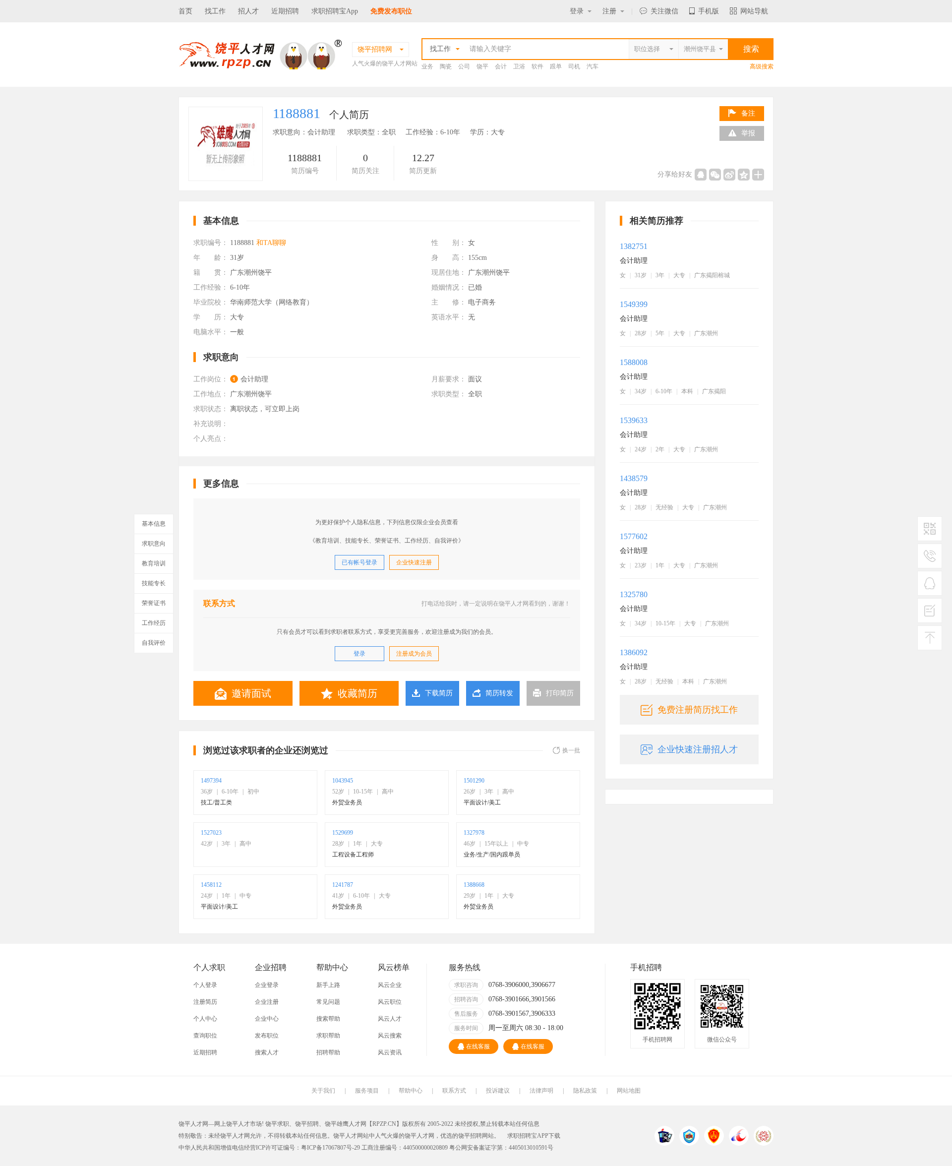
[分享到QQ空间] (744, 175)
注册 (609, 11)
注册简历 (205, 1001)
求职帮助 (328, 1035)
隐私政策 (585, 1090)
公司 (464, 66)
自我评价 (154, 642)
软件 (537, 66)
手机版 (708, 11)
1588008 (634, 362)
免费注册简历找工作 (697, 710)
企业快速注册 (414, 562)
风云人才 (390, 1018)
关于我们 (323, 1090)
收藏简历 (357, 693)
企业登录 (267, 985)
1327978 (474, 832)
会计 (501, 66)
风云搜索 (390, 1035)
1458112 (211, 884)
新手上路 (328, 985)
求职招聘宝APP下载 (533, 1135)
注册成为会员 (414, 653)
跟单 (556, 66)
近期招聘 (285, 11)
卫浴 (519, 66)
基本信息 (154, 523)
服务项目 (367, 1090)
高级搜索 (762, 66)
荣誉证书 (154, 603)
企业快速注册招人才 (697, 749)
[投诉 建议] (929, 614)
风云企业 (390, 985)
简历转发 (499, 693)
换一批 (571, 750)
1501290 (474, 780)
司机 (574, 66)
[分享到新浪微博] (729, 175)
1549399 (634, 304)
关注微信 (664, 11)
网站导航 (754, 11)
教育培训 (154, 563)
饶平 (482, 66)
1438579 (634, 478)
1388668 (474, 884)
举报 (748, 133)
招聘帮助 (328, 1052)
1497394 (211, 780)
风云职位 (390, 1001)
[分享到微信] (715, 175)
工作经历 (154, 622)
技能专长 (154, 583)
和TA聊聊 (271, 242)
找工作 (215, 11)
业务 (427, 66)
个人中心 (205, 1018)
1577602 (634, 536)
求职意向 (154, 543)
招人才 (248, 11)
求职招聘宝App (334, 11)
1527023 (211, 832)
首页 (185, 11)
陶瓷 (446, 66)
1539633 (634, 420)
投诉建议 (498, 1090)
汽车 (592, 66)
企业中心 (267, 1018)
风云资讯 (390, 1052)
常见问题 (328, 1001)
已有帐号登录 (359, 562)
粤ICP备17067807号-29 (330, 1147)
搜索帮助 (328, 1018)
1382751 (634, 246)
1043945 (342, 780)
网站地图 (629, 1090)
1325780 (634, 594)
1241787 (342, 884)
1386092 (634, 652)
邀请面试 (251, 693)
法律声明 (541, 1090)
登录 (577, 11)
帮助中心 (410, 1090)
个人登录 (205, 985)
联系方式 (454, 1090)
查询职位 (205, 1035)
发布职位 (267, 1035)
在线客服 (478, 1046)
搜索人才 (267, 1052)
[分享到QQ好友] (701, 175)
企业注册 (267, 1001)
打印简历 (560, 693)
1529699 (342, 832)
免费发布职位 (391, 11)
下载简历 (439, 693)
